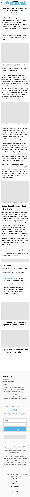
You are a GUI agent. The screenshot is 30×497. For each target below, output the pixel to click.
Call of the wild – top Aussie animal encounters (15, 268)
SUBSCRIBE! (15, 429)
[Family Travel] (15, 3)
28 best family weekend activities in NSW (13, 273)
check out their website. (15, 255)
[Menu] (2, 3)
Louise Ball (16, 12)
